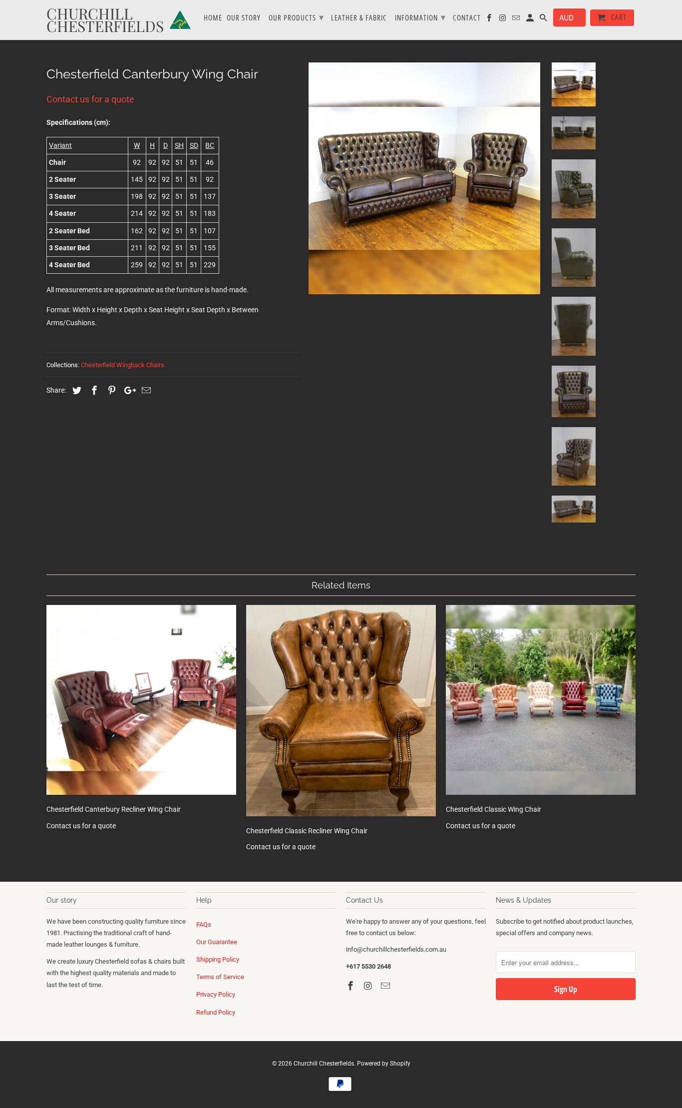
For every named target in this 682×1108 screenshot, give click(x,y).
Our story (244, 17)
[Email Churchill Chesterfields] (386, 986)
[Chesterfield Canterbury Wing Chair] (424, 178)
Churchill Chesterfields (324, 1063)
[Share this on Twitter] (75, 390)
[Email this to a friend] (145, 390)
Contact (467, 17)
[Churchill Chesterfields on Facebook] (351, 986)
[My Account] (530, 19)
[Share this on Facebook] (93, 390)
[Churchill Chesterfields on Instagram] (368, 986)
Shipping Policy (217, 959)
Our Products (296, 17)
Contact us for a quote (90, 99)
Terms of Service (220, 977)
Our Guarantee (216, 942)
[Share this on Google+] (127, 390)
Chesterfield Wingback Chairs (122, 365)
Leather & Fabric (359, 17)
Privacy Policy (215, 994)
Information (420, 17)
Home (213, 17)
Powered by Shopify (383, 1063)
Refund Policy (215, 1012)
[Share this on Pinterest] (110, 390)
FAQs (203, 924)
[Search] (544, 19)
